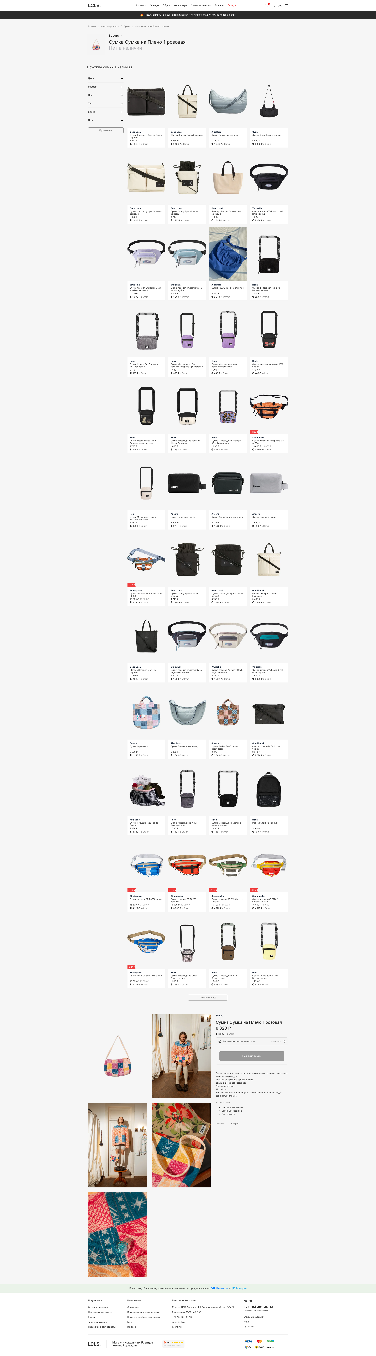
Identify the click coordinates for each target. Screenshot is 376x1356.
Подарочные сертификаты (102, 1327)
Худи (246, 1321)
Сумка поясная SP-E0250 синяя (146, 899)
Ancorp (174, 514)
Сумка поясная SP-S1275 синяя (146, 975)
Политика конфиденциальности (143, 1317)
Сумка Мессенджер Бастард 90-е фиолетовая (226, 441)
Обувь (166, 5)
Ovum (255, 132)
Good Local (135, 132)
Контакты (177, 1327)
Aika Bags (216, 132)
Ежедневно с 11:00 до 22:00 (186, 1312)
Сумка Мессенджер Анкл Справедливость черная (143, 441)
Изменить (276, 1041)
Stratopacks (258, 437)
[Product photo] (117, 1056)
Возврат (235, 1123)
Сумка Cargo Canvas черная (266, 135)
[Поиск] (273, 5)
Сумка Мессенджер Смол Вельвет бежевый (143, 518)
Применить (105, 130)
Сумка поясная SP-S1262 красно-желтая (265, 900)
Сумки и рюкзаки (201, 5)
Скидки (232, 5)
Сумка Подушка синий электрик (228, 288)
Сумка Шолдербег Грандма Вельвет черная (266, 289)
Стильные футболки (254, 1317)
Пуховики (249, 1326)
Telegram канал (179, 14)
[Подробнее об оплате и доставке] (284, 1041)
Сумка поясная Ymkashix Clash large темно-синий (186, 671)
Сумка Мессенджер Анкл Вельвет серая (184, 823)
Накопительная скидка (100, 1312)
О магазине (133, 1307)
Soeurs (114, 35)
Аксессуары (180, 5)
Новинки (141, 5)
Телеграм (241, 1288)
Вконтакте (222, 1288)
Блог (129, 1322)
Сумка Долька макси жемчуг (226, 135)
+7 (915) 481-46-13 (182, 1317)
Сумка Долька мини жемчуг (185, 746)
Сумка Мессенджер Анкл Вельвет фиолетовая (224, 365)
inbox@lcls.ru (178, 1322)
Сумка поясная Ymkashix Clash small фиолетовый (145, 289)
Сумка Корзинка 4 (139, 746)
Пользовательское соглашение (143, 1312)
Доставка (220, 1123)
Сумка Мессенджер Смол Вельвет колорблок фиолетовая (187, 365)
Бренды (219, 5)
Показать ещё (208, 997)
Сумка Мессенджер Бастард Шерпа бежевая (185, 441)
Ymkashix (257, 208)
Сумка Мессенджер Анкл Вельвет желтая (265, 976)
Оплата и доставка (98, 1307)
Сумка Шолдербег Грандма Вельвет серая (144, 365)
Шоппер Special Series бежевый (187, 135)
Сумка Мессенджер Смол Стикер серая (184, 976)
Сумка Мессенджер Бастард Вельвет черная (226, 823)
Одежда (154, 5)
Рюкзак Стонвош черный (264, 822)
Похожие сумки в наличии (109, 67)
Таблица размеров (97, 1322)
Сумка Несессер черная (183, 517)
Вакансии (132, 1327)
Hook (255, 284)
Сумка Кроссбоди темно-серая (227, 517)
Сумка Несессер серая (264, 517)
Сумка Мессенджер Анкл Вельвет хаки (224, 976)
